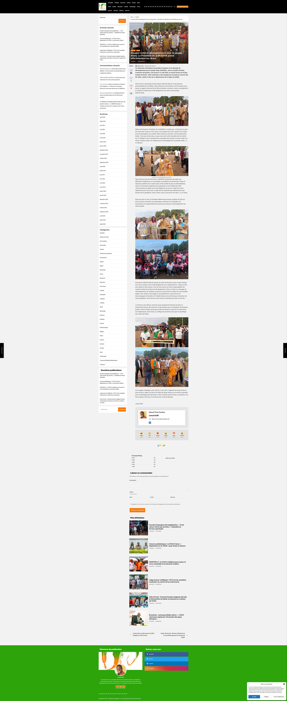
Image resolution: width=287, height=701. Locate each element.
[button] (284, 684)
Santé (109, 6)
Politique (117, 2)
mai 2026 (102, 129)
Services (127, 10)
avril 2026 (102, 133)
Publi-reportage (104, 327)
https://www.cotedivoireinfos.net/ (161, 419)
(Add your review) (170, 458)
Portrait (102, 323)
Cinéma (114, 6)
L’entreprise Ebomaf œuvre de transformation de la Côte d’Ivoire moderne (112, 95)
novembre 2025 (104, 154)
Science (110, 10)
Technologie (132, 6)
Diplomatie (103, 270)
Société (134, 2)
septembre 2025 (104, 162)
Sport (138, 2)
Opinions (121, 10)
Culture (128, 2)
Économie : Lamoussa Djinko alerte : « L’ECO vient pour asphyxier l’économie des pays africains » (166, 617)
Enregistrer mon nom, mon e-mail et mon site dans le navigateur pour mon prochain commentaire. (155, 504)
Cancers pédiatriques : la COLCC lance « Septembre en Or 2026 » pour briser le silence (167, 545)
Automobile (103, 245)
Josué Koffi (133, 61)
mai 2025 (102, 179)
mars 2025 (102, 187)
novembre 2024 (104, 203)
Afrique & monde (104, 237)
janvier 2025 (103, 195)
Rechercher (102, 17)
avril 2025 (102, 183)
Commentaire (133, 480)
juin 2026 (102, 125)
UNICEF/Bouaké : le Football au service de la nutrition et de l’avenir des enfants (112, 106)
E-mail (152, 497)
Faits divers (103, 286)
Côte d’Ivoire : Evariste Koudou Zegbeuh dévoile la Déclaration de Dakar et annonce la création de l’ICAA (168, 599)
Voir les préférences (279, 696)
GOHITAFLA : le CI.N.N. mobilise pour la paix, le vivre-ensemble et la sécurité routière (167, 563)
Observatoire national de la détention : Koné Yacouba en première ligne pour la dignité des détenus (113, 71)
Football (126, 6)
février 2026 (103, 142)
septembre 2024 (104, 211)
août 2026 (102, 117)
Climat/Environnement (106, 253)
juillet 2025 (103, 170)
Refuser (266, 696)
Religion (102, 331)
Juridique (102, 298)
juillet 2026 (103, 121)
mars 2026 (102, 137)
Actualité (102, 233)
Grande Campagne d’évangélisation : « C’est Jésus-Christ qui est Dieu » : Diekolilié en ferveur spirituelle (166, 527)
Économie (122, 2)
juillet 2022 (103, 224)
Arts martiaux (103, 241)
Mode (101, 307)
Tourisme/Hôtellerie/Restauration (108, 360)
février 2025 (103, 191)
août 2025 (102, 166)
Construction (103, 257)
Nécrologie (102, 311)
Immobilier (102, 294)
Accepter (254, 696)
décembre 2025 (104, 150)
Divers (138, 6)
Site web (173, 497)
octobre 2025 (103, 158)
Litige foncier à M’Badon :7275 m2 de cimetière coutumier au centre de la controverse (167, 581)
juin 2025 (102, 174)
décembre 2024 (104, 199)
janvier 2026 (103, 146)
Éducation (120, 6)
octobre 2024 (103, 207)
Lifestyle (115, 10)
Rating (131, 492)
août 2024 (102, 216)
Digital (101, 265)
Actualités (110, 2)
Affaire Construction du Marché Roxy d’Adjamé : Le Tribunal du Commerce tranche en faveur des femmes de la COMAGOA (112, 86)
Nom (131, 497)
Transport (102, 364)
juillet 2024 (103, 220)
